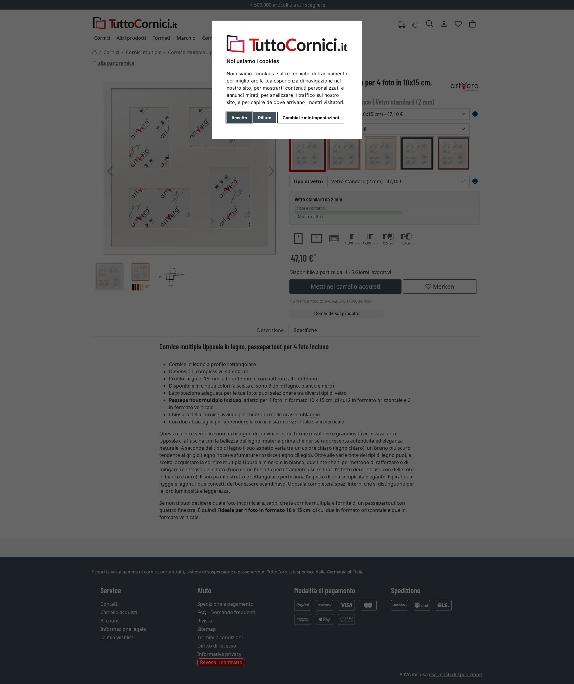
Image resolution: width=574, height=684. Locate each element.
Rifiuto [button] (264, 117)
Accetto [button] (239, 117)
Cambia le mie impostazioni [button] (311, 117)
